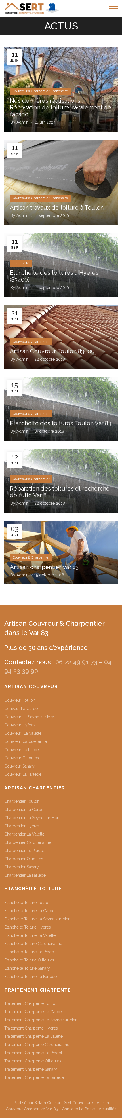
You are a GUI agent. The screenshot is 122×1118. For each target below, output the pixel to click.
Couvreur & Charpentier (31, 91)
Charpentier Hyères (22, 826)
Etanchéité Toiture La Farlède (30, 976)
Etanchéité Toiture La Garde (29, 910)
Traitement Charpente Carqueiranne (36, 1044)
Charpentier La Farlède (25, 875)
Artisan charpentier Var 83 (44, 567)
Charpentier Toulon (21, 801)
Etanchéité (59, 91)
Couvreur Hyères (19, 725)
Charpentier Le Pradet (24, 850)
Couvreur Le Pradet (22, 749)
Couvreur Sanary (19, 766)
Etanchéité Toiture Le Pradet (29, 952)
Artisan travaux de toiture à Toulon (57, 207)
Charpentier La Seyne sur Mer (31, 817)
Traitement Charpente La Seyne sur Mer (40, 1020)
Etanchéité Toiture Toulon (27, 902)
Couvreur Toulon (19, 700)
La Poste (87, 1109)
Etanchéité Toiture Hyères (27, 927)
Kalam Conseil (48, 1102)
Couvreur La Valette (22, 733)
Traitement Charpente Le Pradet (33, 1053)
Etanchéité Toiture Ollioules (29, 960)
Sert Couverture (78, 1102)
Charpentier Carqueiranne (27, 842)
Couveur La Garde (21, 708)
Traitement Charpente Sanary (30, 1069)
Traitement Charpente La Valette (33, 1036)
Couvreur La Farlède (22, 774)
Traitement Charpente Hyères (31, 1028)
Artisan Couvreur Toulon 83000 (52, 351)
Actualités (107, 1109)
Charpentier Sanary (21, 867)
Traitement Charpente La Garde (33, 1011)
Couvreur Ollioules (21, 758)
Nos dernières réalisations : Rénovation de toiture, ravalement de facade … (60, 107)
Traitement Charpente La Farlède (34, 1077)
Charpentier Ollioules (23, 859)
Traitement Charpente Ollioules (32, 1061)
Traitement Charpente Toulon (31, 1003)
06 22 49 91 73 (76, 662)
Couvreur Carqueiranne (25, 741)
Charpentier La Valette (24, 834)
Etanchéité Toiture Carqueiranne (33, 943)
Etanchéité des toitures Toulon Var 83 (60, 423)
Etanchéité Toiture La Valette (30, 935)
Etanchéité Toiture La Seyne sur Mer (37, 919)
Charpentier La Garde (23, 809)
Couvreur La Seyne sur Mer (29, 717)
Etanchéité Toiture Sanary (27, 968)
